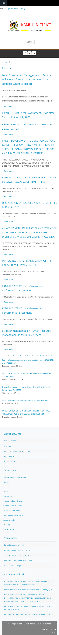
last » (49, 355)
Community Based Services (13, 501)
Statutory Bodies (9, 520)
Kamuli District (36, 25)
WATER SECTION (9, 529)
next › (42, 355)
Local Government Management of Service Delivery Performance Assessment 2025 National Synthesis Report (26, 79)
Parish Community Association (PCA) (17, 550)
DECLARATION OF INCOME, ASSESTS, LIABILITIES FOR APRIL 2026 (27, 614)
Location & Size (9, 461)
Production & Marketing (11, 510)
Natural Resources (9, 496)
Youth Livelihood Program (13, 565)
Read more (8, 106)
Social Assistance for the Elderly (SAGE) (17, 555)
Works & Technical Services (12, 506)
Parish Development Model (14, 545)
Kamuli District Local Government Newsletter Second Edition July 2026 (29, 590)
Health (5, 491)
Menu (3, 3)
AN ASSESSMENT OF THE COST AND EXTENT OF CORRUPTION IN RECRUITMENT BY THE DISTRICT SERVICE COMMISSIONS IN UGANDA (29, 232)
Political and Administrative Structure (17, 451)
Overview (7, 446)
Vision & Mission (10, 441)
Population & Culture (11, 456)
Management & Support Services (14, 477)
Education (7, 487)
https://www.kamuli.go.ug (16, 9)
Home (4, 62)
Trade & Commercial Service (13, 515)
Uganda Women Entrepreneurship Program (19, 560)
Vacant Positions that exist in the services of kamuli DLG (24, 400)
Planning (6, 525)
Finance (6, 482)
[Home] (13, 25)
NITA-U (54, 632)
